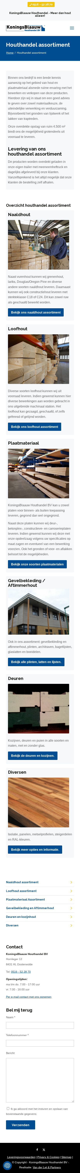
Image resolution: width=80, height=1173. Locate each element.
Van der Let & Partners (47, 1167)
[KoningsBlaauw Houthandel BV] (25, 28)
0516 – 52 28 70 (42, 4)
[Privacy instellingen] (7, 1165)
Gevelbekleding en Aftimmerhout (30, 908)
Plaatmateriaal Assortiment (25, 899)
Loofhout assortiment (21, 891)
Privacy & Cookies (48, 1157)
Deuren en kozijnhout (21, 916)
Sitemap (66, 1157)
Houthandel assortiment (38, 45)
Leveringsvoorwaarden (21, 1157)
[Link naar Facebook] (37, 1150)
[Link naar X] (44, 1150)
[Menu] (72, 24)
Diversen (12, 925)
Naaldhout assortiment (22, 882)
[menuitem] (41, 4)
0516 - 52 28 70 (21, 971)
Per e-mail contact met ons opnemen (28, 996)
